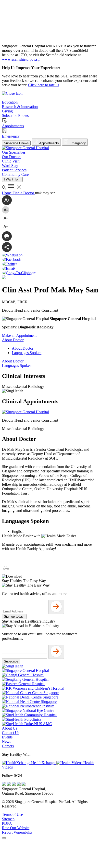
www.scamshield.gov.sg (20, 59)
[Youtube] (9, 784)
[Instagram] (14, 784)
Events (7, 737)
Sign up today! (14, 616)
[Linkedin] (23, 784)
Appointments (48, 143)
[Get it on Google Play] (57, 562)
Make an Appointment (19, 335)
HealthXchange (43, 763)
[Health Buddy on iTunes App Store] (20, 562)
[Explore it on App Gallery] (20, 572)
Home (7, 193)
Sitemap (8, 819)
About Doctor (22, 348)
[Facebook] (4, 784)
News (6, 741)
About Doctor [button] (13, 340)
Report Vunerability (17, 832)
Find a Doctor (24, 193)
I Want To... (12, 179)
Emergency (77, 143)
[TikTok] (19, 784)
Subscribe (11, 661)
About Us (9, 728)
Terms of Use (12, 814)
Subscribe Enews (16, 143)
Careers (8, 746)
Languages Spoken (26, 353)
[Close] (4, 838)
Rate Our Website (15, 828)
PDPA (7, 823)
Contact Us (10, 733)
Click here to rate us (43, 85)
